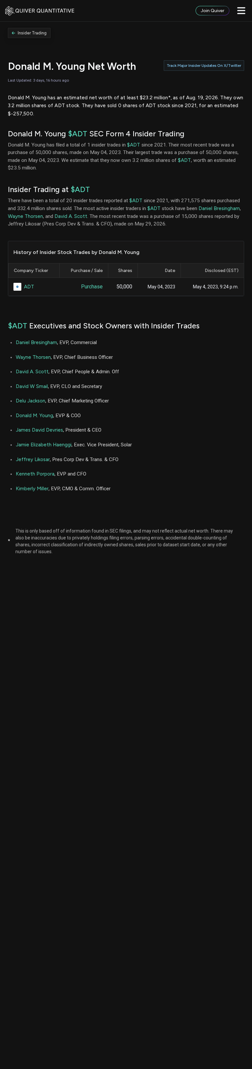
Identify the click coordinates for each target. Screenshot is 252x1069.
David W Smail (32, 386)
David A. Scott (70, 216)
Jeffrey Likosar (33, 459)
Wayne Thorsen (25, 216)
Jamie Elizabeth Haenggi (44, 444)
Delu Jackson (30, 401)
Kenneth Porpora (35, 474)
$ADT (77, 133)
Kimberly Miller (32, 488)
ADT (29, 286)
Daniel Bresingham (219, 208)
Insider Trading (32, 32)
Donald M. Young (34, 415)
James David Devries (39, 430)
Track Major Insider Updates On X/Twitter (204, 65)
